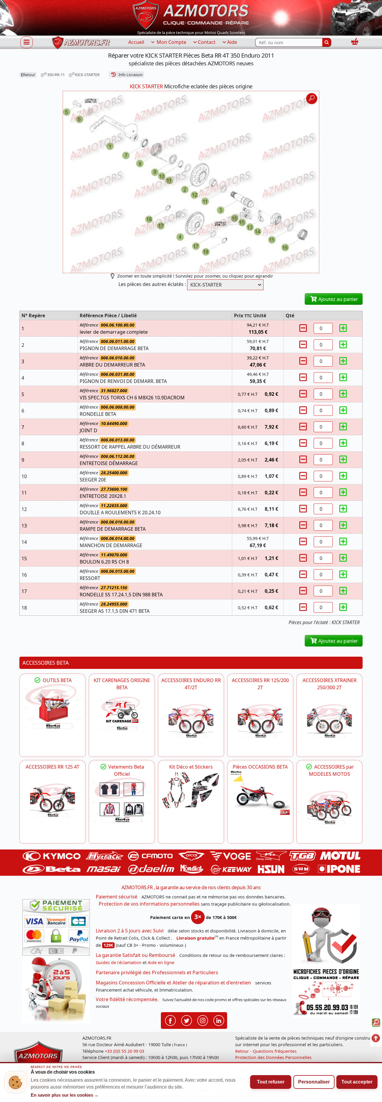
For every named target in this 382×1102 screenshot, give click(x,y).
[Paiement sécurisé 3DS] (56, 927)
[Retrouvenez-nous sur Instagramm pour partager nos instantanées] (202, 1020)
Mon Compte (170, 42)
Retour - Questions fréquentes (266, 1051)
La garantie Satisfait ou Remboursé (135, 955)
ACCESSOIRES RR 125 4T (52, 767)
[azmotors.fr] (81, 42)
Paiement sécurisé (116, 896)
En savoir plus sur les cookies (65, 1095)
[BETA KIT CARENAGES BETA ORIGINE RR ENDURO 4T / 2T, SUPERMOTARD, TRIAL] (122, 713)
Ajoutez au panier (337, 299)
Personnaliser (314, 1081)
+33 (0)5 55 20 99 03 (124, 1051)
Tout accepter (356, 1081)
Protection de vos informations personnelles (149, 904)
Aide (232, 42)
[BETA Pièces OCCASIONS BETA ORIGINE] (260, 792)
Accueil (136, 42)
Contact (206, 42)
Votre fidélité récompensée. (127, 999)
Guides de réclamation (118, 962)
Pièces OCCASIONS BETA (260, 767)
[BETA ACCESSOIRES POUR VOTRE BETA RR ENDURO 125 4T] (52, 800)
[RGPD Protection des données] (326, 935)
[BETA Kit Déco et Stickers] (191, 790)
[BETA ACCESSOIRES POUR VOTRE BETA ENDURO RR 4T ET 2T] (191, 721)
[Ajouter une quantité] (343, 328)
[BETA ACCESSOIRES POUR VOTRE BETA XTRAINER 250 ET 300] (329, 721)
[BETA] (329, 807)
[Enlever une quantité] (304, 328)
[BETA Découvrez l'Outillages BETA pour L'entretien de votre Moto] (52, 706)
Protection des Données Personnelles (273, 1057)
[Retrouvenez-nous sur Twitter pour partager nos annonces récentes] (186, 1020)
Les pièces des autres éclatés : (152, 284)
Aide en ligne (161, 962)
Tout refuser (270, 1081)
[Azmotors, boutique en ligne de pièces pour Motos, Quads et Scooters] (191, 14)
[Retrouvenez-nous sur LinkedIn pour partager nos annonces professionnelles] (218, 1020)
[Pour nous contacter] (326, 992)
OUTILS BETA (56, 680)
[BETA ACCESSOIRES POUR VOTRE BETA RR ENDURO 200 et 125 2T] (260, 721)
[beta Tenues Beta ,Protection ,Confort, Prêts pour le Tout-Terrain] (122, 800)
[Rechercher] (326, 42)
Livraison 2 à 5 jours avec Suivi (130, 930)
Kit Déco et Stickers (191, 767)
